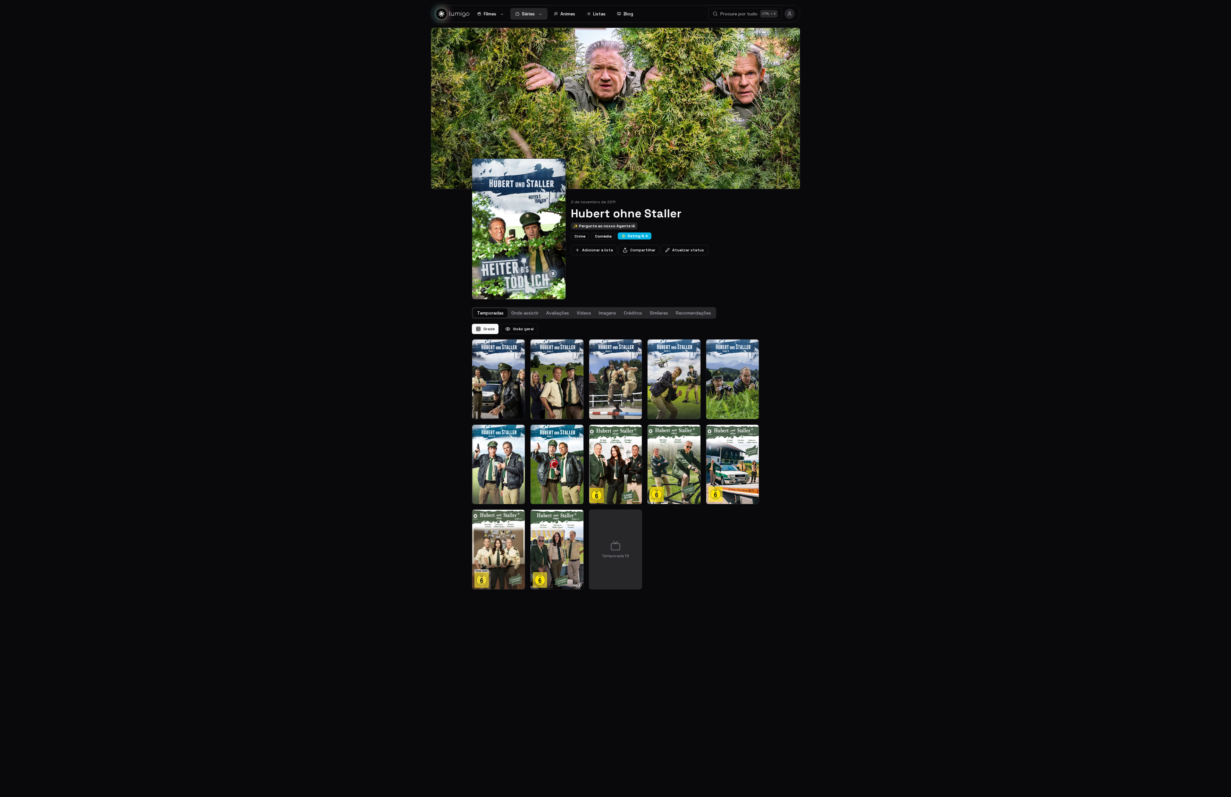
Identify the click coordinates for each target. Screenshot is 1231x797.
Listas (599, 14)
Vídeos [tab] (584, 313)
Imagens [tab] (607, 313)
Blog (628, 14)
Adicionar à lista (597, 250)
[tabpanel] (615, 457)
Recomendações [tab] (693, 313)
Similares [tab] (659, 313)
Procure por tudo (748, 14)
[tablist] (594, 313)
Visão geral (523, 328)
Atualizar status (688, 250)
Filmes (490, 14)
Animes (567, 14)
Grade (489, 328)
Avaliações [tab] (557, 313)
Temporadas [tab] (490, 313)
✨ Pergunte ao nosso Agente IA (604, 226)
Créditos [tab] (633, 313)
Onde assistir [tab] (525, 313)
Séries (528, 14)
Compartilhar (643, 250)
